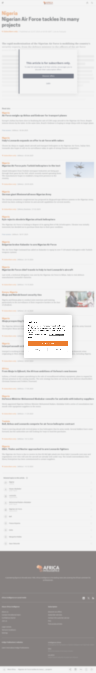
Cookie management (56, 335)
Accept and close (48, 343)
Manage (38, 349)
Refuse (58, 349)
